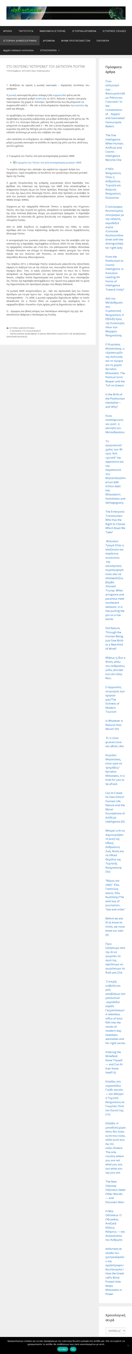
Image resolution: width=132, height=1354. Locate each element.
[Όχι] (128, 1345)
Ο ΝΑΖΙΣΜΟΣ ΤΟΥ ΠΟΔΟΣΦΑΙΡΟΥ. (25, 331)
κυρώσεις (79, 105)
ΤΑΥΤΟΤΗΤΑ (26, 30)
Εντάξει (63, 1349)
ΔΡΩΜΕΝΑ (49, 40)
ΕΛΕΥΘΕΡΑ (103, 40)
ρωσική (12, 95)
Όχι (73, 1349)
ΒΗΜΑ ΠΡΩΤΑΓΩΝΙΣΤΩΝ (75, 40)
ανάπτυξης (41, 98)
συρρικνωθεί (59, 95)
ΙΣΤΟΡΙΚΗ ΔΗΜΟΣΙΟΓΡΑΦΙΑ (19, 40)
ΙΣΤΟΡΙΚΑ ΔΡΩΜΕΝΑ (84, 30)
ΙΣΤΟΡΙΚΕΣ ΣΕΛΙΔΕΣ (114, 30)
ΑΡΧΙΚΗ (7, 30)
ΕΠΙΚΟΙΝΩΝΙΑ (48, 50)
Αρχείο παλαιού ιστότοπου (18, 50)
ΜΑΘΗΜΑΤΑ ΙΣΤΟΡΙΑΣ (53, 30)
